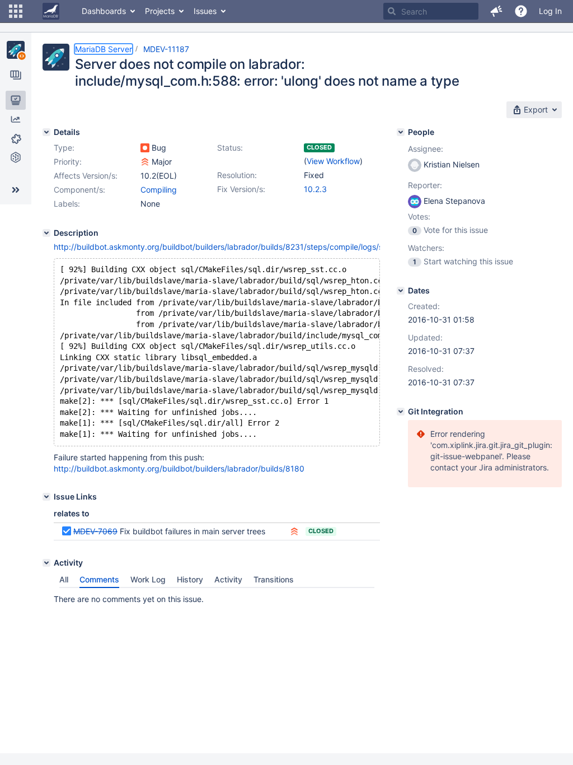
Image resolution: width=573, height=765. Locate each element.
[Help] (521, 11)
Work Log (148, 579)
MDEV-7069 (95, 531)
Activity (228, 579)
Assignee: (425, 148)
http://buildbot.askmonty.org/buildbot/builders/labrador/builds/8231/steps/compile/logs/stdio (225, 246)
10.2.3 (315, 189)
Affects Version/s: (86, 175)
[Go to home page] (51, 11)
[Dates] (401, 291)
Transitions (273, 579)
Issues (205, 11)
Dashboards (104, 11)
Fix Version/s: (241, 189)
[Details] (46, 132)
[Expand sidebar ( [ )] (16, 189)
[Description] (46, 233)
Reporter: (425, 185)
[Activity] (46, 563)
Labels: (67, 203)
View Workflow (333, 161)
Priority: (68, 161)
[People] (401, 132)
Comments (99, 579)
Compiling (158, 189)
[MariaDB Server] (16, 50)
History (190, 579)
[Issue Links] (46, 497)
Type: (64, 147)
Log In (550, 11)
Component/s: (79, 189)
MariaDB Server (103, 49)
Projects (160, 11)
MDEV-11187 (166, 49)
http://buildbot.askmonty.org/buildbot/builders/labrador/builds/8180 (179, 468)
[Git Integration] (401, 412)
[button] (16, 11)
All (63, 579)
